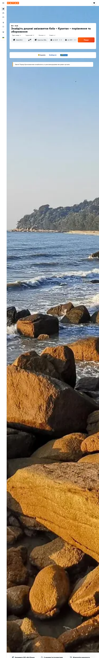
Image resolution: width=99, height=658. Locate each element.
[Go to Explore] (3, 23)
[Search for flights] (3, 9)
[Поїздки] (3, 32)
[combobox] (42, 35)
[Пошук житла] (3, 13)
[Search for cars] (3, 17)
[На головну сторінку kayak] (13, 3)
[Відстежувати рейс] (3, 27)
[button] (3, 3)
